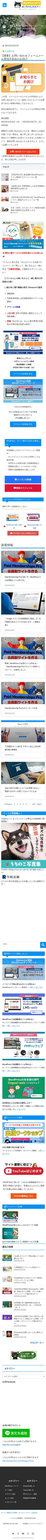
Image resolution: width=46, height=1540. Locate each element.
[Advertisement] (23, 911)
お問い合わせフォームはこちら (23, 152)
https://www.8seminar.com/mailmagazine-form (18, 1461)
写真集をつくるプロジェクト (13, 819)
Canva (24, 1182)
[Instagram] (28, 1533)
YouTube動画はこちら (23, 1196)
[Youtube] (23, 1533)
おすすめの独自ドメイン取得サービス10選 (20, 1242)
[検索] (43, 945)
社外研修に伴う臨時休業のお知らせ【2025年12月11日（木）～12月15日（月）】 (27, 1305)
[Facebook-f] (18, 1533)
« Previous (8, 804)
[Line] (33, 1533)
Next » (39, 804)
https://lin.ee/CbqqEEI (11, 1445)
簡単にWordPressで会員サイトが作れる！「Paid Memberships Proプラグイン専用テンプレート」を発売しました (22, 666)
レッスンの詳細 (24, 479)
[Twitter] (13, 1533)
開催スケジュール (24, 488)
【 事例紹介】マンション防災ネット (27, 1267)
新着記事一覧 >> (37, 1343)
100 (33, 804)
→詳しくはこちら (36, 987)
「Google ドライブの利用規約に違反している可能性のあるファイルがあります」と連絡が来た (23, 622)
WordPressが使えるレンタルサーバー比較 (20, 1225)
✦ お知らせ (9, 51)
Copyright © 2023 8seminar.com (23, 1538)
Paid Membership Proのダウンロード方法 (21, 708)
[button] (5, 5)
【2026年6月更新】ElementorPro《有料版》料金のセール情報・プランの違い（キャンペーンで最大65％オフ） (29, 1291)
